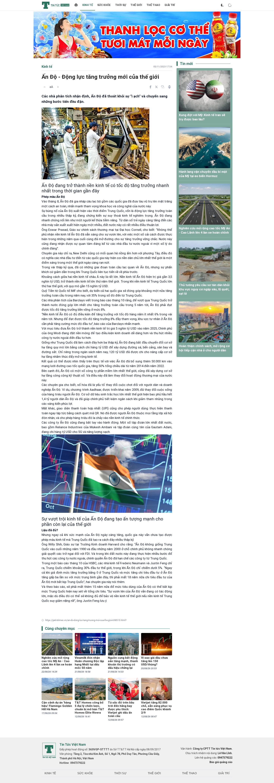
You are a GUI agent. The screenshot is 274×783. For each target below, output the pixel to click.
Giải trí (170, 5)
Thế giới (136, 5)
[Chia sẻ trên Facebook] (150, 87)
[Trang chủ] (76, 5)
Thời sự (120, 5)
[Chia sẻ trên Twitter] (156, 87)
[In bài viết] (169, 87)
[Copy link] (162, 87)
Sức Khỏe (104, 5)
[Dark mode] (222, 5)
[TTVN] (49, 750)
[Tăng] (58, 87)
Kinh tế (87, 5)
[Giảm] (45, 87)
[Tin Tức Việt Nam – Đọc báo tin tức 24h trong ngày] (56, 5)
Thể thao (153, 5)
